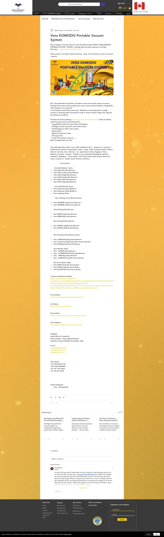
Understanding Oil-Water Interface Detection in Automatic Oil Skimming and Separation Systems (81, 419)
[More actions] (113, 30)
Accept (156, 534)
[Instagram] (131, 505)
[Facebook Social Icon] (127, 505)
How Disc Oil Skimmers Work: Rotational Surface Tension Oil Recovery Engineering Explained (108, 419)
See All (120, 412)
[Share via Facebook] (51, 397)
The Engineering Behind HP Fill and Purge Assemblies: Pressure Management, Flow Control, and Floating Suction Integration (54, 419)
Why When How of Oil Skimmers (63, 19)
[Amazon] (114, 505)
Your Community (84, 19)
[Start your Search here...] (103, 4)
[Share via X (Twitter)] (55, 397)
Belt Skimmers (98, 19)
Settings (148, 534)
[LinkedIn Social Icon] (118, 505)
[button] (130, 8)
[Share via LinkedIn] (59, 397)
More (109, 19)
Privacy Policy (67, 534)
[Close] (162, 534)
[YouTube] (122, 505)
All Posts (45, 19)
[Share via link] (64, 397)
